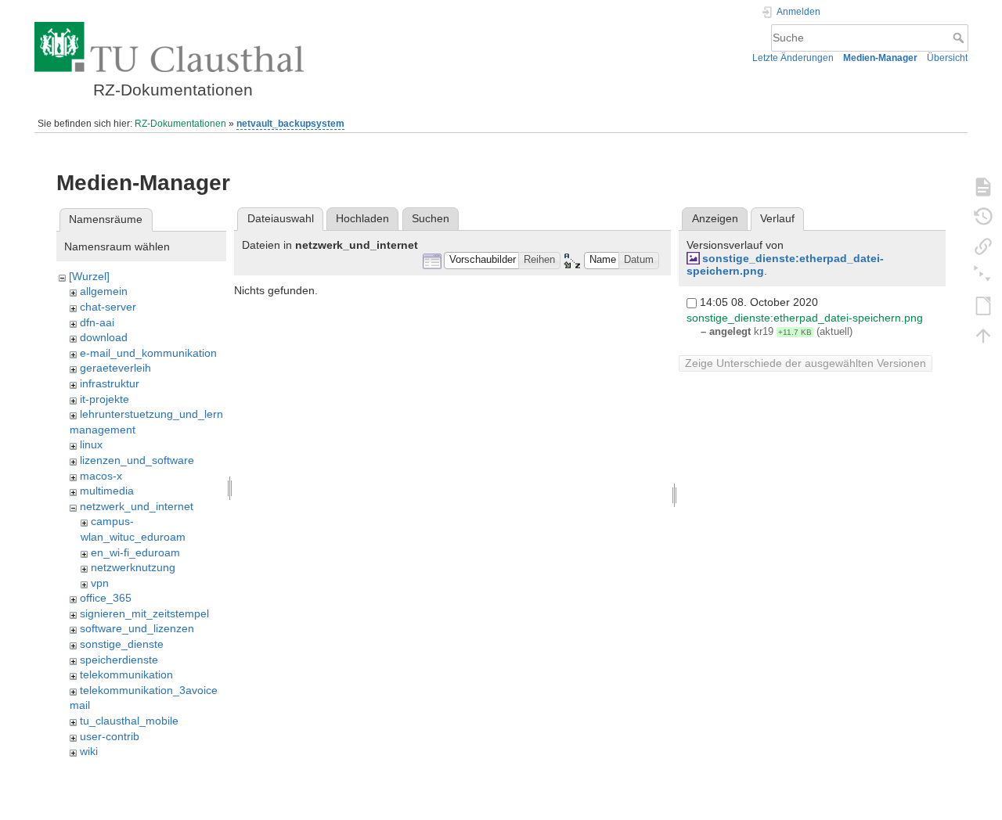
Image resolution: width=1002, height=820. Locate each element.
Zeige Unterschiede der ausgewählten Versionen (805, 363)
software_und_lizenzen (137, 628)
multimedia (107, 490)
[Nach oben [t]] (983, 335)
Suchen (430, 218)
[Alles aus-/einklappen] (983, 275)
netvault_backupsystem (290, 123)
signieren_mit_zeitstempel (144, 613)
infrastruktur (109, 383)
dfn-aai (97, 322)
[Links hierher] (983, 246)
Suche (960, 37)
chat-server (108, 306)
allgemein (104, 291)
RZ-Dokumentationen (180, 123)
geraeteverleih (115, 367)
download (104, 337)
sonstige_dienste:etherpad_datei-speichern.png (805, 317)
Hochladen (362, 218)
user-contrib (109, 736)
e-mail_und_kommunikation (148, 353)
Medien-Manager (880, 57)
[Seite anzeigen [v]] (983, 186)
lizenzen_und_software (137, 460)
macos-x (101, 475)
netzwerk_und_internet (136, 506)
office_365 (106, 598)
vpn (100, 583)
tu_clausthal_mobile (129, 720)
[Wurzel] (89, 276)
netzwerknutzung (133, 567)
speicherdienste (119, 659)
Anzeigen (715, 218)
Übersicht (947, 57)
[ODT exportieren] (983, 305)
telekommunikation (126, 674)
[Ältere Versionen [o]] (983, 216)
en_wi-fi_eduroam (135, 552)
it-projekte (104, 399)
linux (91, 444)
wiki (89, 751)
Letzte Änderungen (793, 57)
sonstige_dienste (122, 644)
